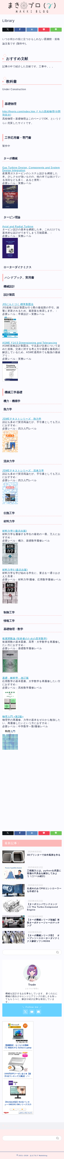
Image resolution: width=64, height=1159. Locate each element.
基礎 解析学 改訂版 (15, 678)
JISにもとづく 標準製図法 (18, 304)
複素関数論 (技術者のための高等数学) (24, 638)
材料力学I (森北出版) (14, 531)
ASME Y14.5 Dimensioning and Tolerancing (29, 342)
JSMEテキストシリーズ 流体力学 (23, 470)
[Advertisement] (32, 790)
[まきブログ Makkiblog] (32, 12)
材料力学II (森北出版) (15, 569)
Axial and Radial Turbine (17, 226)
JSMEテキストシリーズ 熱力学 (21, 418)
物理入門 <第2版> (13, 716)
